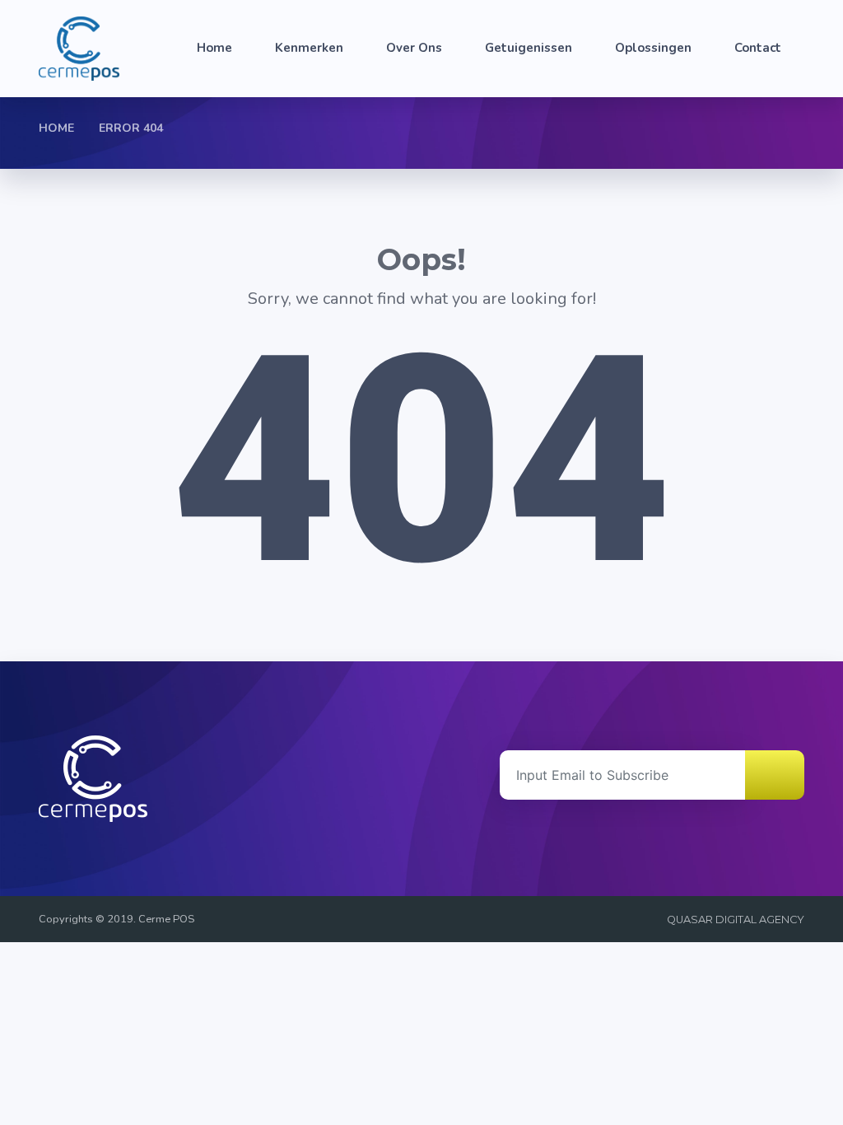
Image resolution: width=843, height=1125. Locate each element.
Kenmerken (309, 48)
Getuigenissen (528, 48)
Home (214, 48)
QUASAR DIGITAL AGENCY (735, 919)
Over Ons (414, 48)
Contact (757, 48)
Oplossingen (653, 48)
